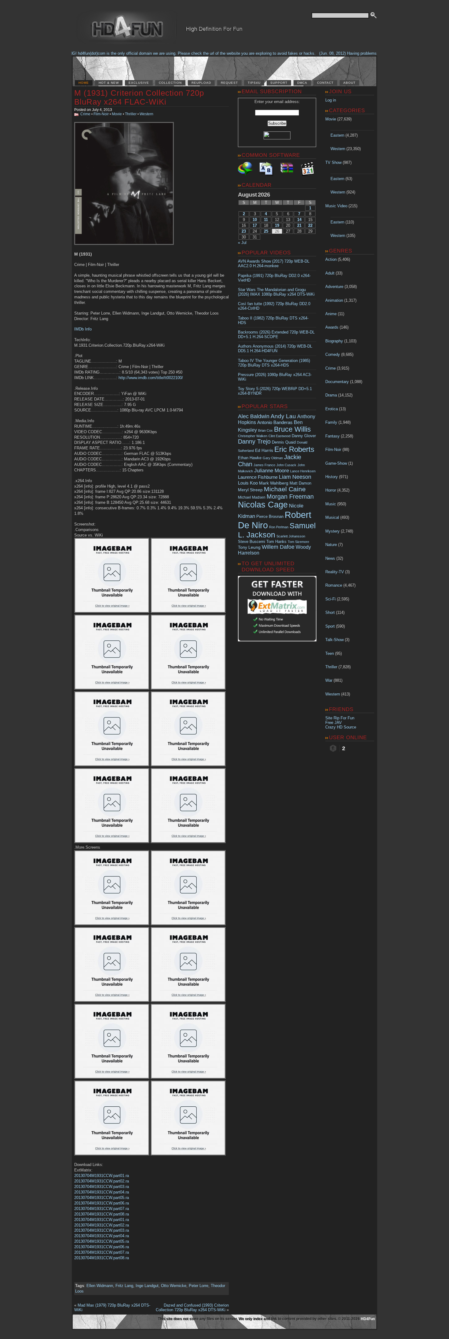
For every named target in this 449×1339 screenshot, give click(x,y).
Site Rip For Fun (339, 718)
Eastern (337, 135)
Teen (329, 653)
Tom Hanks (276, 541)
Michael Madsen (251, 497)
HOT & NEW (109, 82)
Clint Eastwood (279, 436)
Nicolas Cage (263, 504)
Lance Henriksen (303, 471)
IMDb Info (83, 329)
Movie (117, 114)
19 (277, 225)
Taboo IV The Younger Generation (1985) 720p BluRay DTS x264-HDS (274, 362)
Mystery (332, 531)
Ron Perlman (278, 527)
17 (255, 225)
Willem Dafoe (278, 547)
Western (146, 114)
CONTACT (325, 82)
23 (244, 231)
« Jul (242, 242)
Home (83, 82)
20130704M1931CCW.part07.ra (101, 1208)
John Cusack (286, 465)
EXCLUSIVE (139, 82)
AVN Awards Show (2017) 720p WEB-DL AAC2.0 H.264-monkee (273, 263)
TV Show (333, 162)
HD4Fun (368, 1319)
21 (299, 225)
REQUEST (229, 82)
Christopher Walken (252, 436)
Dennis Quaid (284, 442)
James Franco (264, 465)
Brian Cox (265, 430)
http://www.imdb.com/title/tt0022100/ (151, 377)
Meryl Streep (250, 490)
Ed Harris (264, 450)
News (330, 558)
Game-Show (336, 463)
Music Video (336, 206)
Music (330, 504)
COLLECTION (170, 82)
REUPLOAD (201, 82)
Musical (332, 517)
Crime (85, 114)
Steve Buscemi (251, 542)
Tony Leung (249, 547)
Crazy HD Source (340, 727)
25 (266, 231)
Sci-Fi (330, 599)
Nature (331, 544)
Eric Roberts (294, 449)
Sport (330, 626)
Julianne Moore (271, 471)
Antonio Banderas (275, 422)
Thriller (131, 114)
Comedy (332, 354)
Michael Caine (285, 489)
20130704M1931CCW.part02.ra (101, 1181)
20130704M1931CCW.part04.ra (101, 1192)
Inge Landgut (147, 1285)
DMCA (302, 82)
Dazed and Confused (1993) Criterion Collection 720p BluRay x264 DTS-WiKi (192, 1307)
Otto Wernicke (173, 1285)
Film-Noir (101, 114)
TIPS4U (254, 82)
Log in (330, 100)
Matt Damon (300, 483)
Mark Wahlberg (273, 483)
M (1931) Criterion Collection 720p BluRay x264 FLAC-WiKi (139, 97)
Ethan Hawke (249, 458)
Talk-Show (334, 639)
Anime (331, 314)
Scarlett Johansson (290, 536)
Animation (334, 300)
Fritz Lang (124, 1285)
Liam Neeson (295, 477)
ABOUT (349, 82)
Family (331, 422)
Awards (331, 327)
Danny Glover (304, 435)
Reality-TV (334, 572)
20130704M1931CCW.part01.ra (101, 1175)
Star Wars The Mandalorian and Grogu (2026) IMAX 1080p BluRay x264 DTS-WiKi (276, 292)
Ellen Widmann (99, 1285)
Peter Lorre (198, 1285)
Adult (329, 273)
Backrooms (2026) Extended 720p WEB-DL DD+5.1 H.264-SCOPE (276, 334)
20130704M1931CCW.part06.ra (101, 1203)
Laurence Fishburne (258, 477)
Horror (330, 490)
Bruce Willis (292, 429)
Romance (333, 585)
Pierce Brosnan (269, 516)
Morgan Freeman (290, 496)
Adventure (334, 286)
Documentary (337, 381)
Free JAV (333, 722)
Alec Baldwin (253, 416)
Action (331, 259)
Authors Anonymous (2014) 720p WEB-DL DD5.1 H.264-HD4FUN (275, 348)
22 (310, 225)
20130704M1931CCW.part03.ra (101, 1186)
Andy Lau (283, 416)
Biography (334, 341)
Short (330, 612)
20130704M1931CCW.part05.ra (101, 1197)
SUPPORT (278, 82)
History (331, 476)
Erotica (331, 409)
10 (255, 219)
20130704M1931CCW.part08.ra (101, 1214)
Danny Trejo (254, 441)
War (328, 680)
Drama (331, 395)
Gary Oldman (273, 458)
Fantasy (332, 436)
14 (299, 219)
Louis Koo (248, 482)
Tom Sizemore (298, 542)
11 (266, 219)
